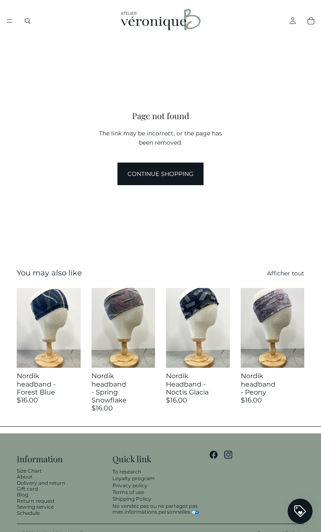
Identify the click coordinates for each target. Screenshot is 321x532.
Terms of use (128, 492)
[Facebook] (214, 454)
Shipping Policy (131, 499)
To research (126, 471)
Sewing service (35, 507)
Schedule (28, 513)
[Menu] (9, 21)
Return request (36, 501)
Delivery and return (41, 483)
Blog (22, 494)
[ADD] (67, 355)
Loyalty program (133, 478)
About (25, 476)
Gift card (27, 489)
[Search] (27, 21)
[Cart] (311, 21)
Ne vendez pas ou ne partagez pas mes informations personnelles (155, 509)
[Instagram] (228, 454)
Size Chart (29, 471)
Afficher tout (285, 273)
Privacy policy (130, 485)
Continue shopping (160, 174)
